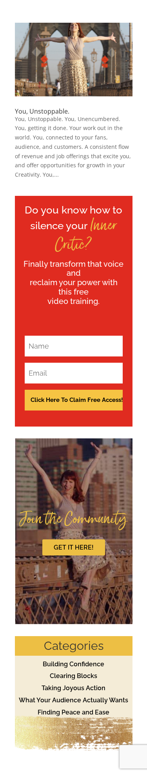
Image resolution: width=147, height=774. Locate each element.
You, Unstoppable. (42, 111)
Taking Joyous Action (73, 688)
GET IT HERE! (74, 547)
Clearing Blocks (73, 676)
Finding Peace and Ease (73, 712)
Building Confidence (73, 664)
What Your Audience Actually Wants (73, 700)
